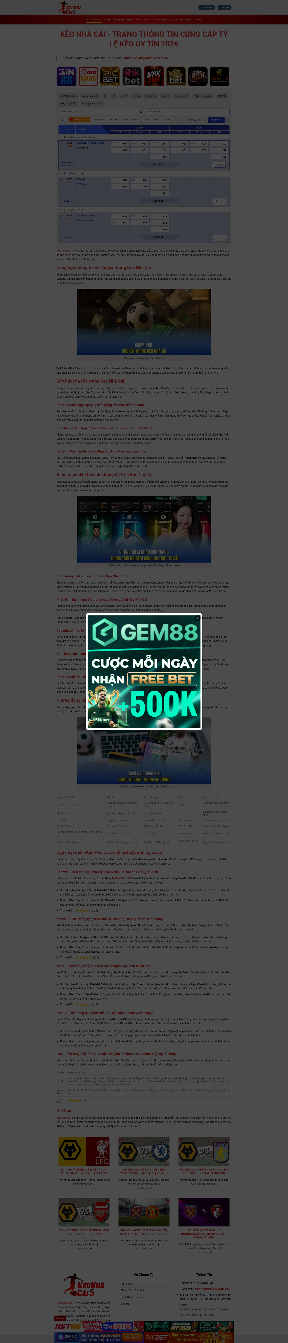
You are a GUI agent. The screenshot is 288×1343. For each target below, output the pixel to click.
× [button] (197, 618)
